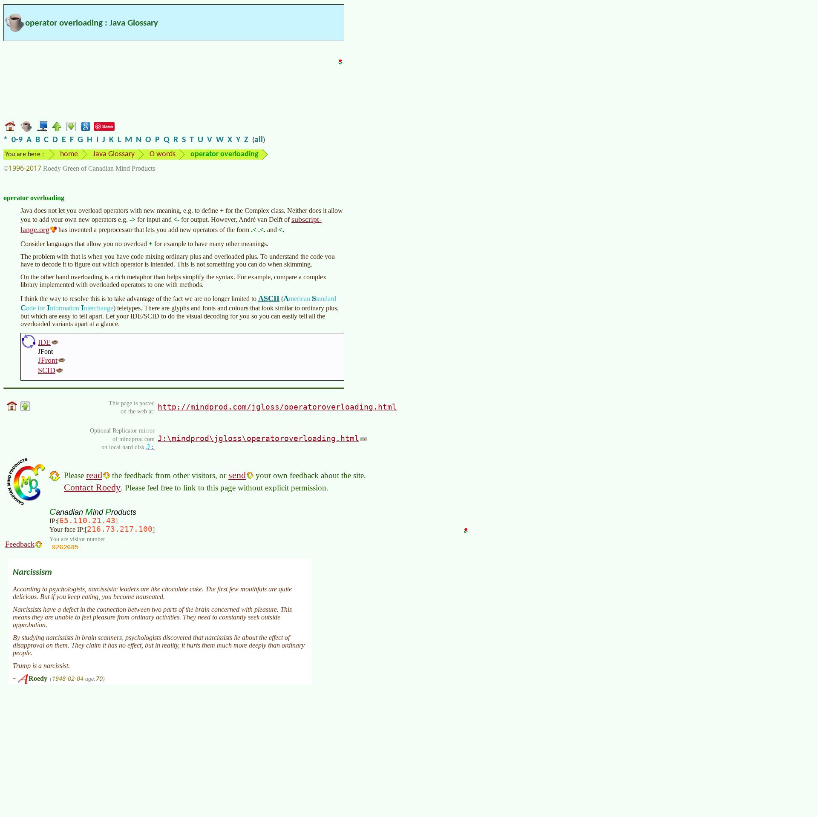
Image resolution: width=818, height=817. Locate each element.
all (258, 140)
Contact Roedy (92, 487)
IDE (44, 342)
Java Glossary (114, 154)
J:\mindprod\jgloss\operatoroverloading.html (258, 438)
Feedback (20, 544)
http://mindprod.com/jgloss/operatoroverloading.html (277, 406)
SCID (46, 370)
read (94, 475)
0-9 (17, 140)
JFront (48, 360)
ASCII (268, 298)
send (237, 475)
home (69, 154)
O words (163, 154)
